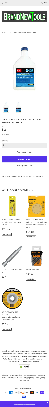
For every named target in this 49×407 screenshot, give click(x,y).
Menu (7, 3)
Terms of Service (23, 380)
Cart (45, 3)
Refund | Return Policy (15, 378)
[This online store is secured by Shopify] (24, 369)
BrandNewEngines (16, 375)
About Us (5, 375)
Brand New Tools (25, 388)
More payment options (24, 165)
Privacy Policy (40, 378)
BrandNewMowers (30, 375)
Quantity (5, 141)
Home (4, 33)
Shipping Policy (29, 378)
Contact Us (41, 375)
